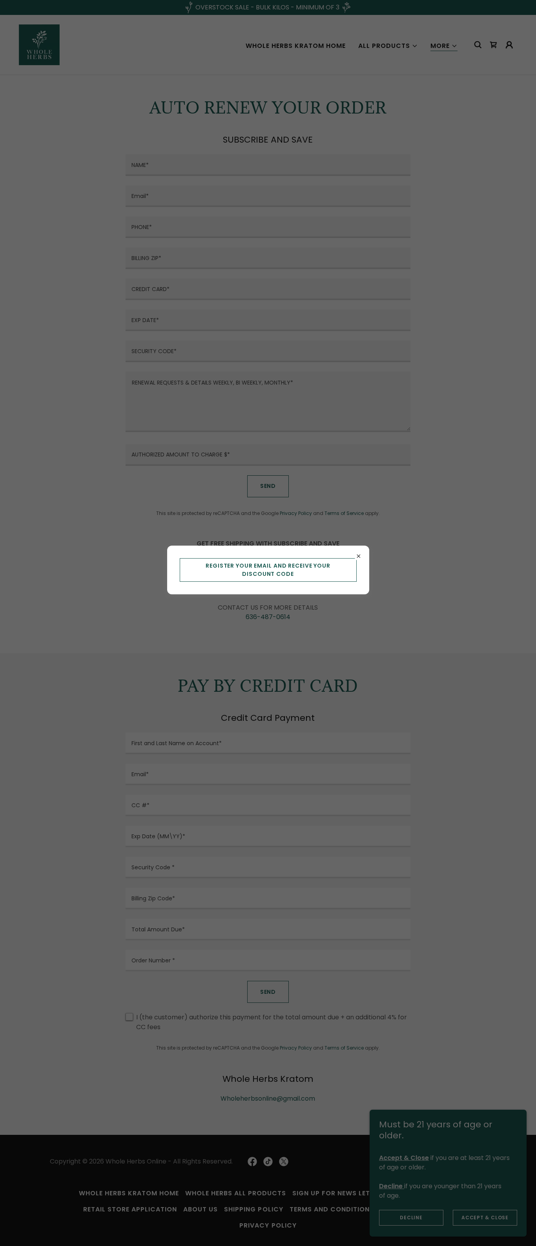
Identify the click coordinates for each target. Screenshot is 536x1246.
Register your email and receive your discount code (268, 570)
